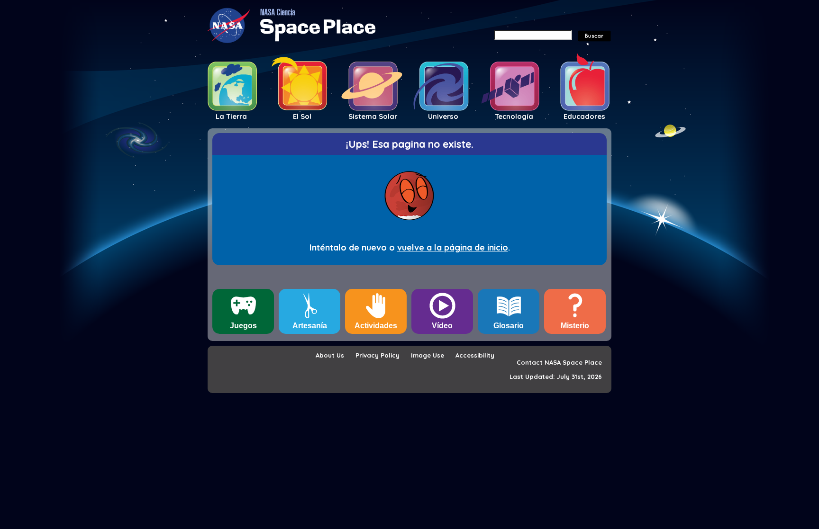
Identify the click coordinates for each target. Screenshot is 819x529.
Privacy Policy (377, 355)
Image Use (427, 355)
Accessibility (474, 355)
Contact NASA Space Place (559, 362)
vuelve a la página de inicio (452, 247)
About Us (330, 355)
